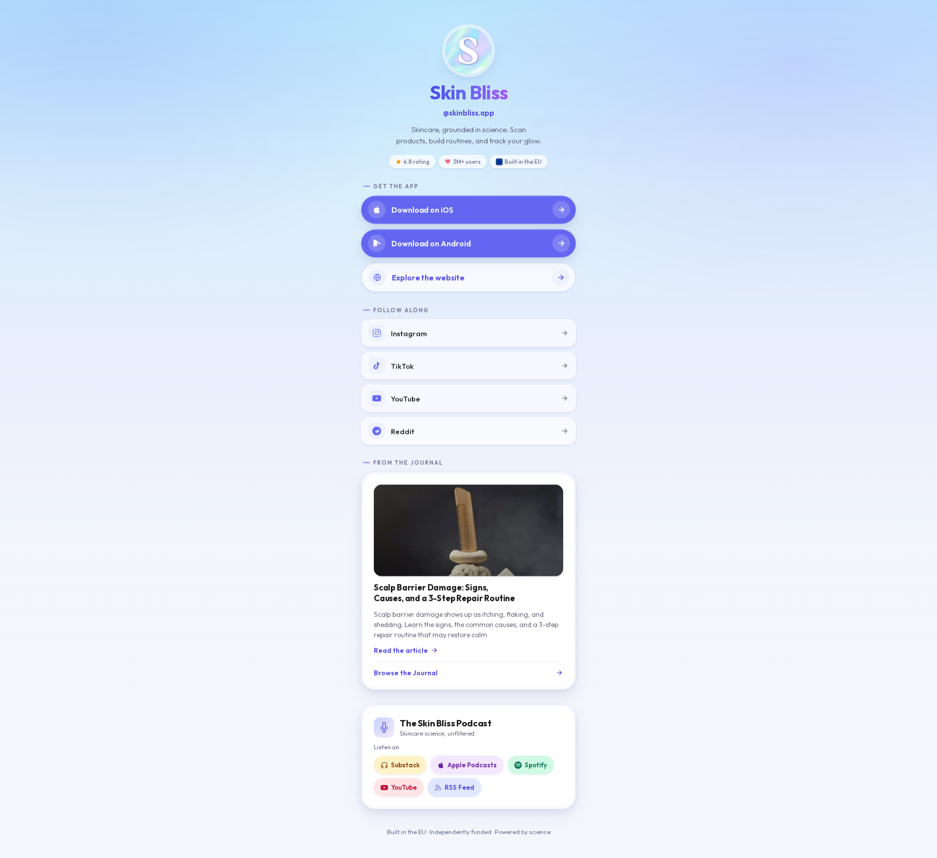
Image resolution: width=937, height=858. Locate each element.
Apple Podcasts (472, 765)
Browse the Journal (406, 672)
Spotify (536, 765)
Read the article (401, 650)
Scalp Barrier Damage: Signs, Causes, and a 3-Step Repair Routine (444, 592)
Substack (405, 765)
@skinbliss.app (468, 112)
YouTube (404, 787)
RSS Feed (459, 787)
